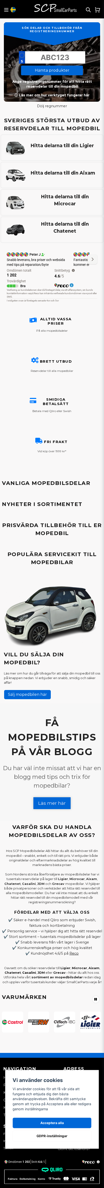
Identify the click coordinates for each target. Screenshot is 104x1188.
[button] (13, 9)
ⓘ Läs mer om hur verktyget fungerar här (52, 95)
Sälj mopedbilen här (27, 694)
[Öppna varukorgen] (97, 10)
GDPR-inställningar (52, 1136)
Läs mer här (52, 803)
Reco (74, 953)
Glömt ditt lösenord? (74, 1149)
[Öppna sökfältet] (88, 10)
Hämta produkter (52, 70)
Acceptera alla (52, 1123)
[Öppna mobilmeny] (6, 10)
